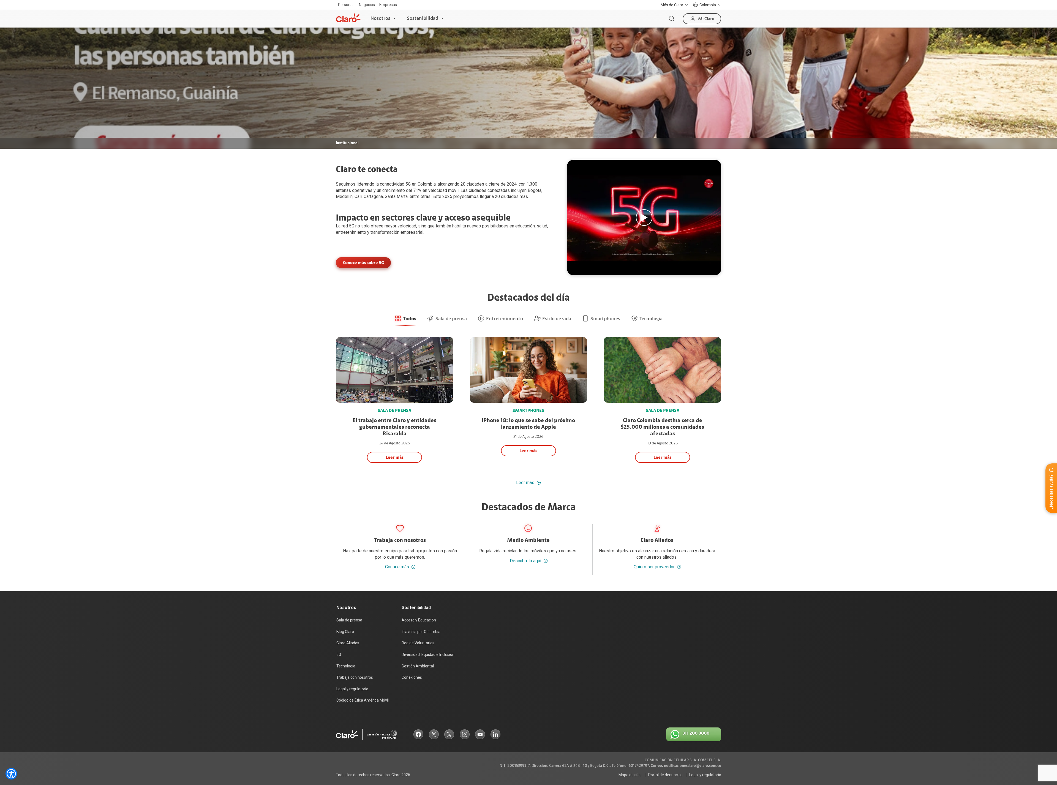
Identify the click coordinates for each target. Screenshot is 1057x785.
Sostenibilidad (422, 18)
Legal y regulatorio (352, 689)
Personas (346, 4)
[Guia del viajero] (644, 217)
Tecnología (345, 666)
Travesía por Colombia (421, 631)
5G (351, 226)
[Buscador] (671, 19)
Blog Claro (345, 631)
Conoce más (397, 566)
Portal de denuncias (665, 775)
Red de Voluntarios (418, 643)
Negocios (367, 4)
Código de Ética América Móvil (362, 700)
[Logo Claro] (348, 17)
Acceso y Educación (419, 620)
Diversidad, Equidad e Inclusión (428, 654)
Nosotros (380, 18)
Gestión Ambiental (418, 666)
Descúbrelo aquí (525, 560)
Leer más (525, 482)
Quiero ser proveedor (654, 566)
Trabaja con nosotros (354, 677)
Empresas (388, 4)
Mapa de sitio (630, 775)
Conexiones (412, 677)
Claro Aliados (347, 643)
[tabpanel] (528, 88)
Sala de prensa (349, 620)
